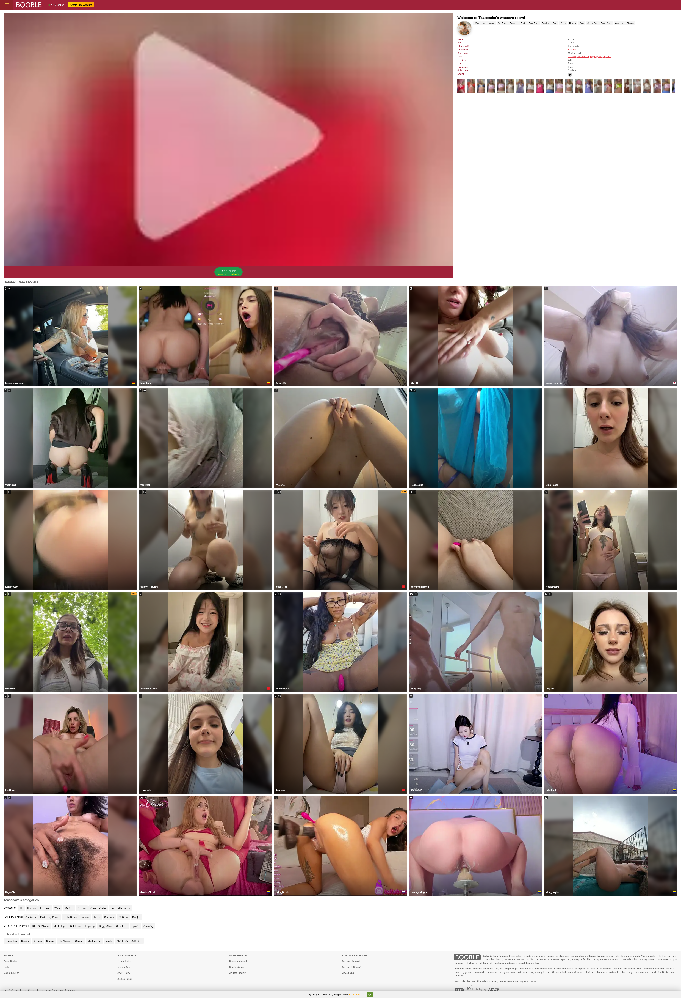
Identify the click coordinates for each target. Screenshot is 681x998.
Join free (227, 271)
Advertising (348, 972)
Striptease (75, 926)
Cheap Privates (98, 908)
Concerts (619, 23)
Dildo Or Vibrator (40, 926)
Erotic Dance (70, 917)
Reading (545, 23)
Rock (523, 23)
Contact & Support (351, 967)
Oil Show (123, 917)
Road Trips (533, 23)
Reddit (7, 967)
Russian (31, 908)
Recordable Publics (121, 908)
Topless (85, 917)
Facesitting (11, 940)
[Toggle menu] (6, 5)
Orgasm (79, 940)
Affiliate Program (237, 972)
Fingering (90, 926)
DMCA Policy (123, 972)
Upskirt (135, 926)
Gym (582, 23)
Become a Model (238, 961)
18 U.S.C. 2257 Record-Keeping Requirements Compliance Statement (39, 990)
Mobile (109, 940)
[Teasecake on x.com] (570, 75)
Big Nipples (596, 56)
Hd (21, 908)
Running (513, 23)
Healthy (572, 23)
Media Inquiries (11, 972)
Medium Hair (583, 56)
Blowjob (630, 23)
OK (369, 994)
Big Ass (607, 56)
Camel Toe (121, 926)
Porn (555, 23)
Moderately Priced (49, 917)
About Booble (10, 961)
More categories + (129, 940)
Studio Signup (236, 967)
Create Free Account (81, 4)
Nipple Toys (60, 926)
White (57, 908)
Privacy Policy (124, 961)
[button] (672, 86)
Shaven (572, 56)
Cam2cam (30, 917)
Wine (477, 23)
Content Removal (351, 961)
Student (50, 940)
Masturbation (94, 940)
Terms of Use (123, 967)
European (45, 908)
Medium (69, 908)
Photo (563, 23)
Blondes (81, 908)
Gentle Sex (592, 23)
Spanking (148, 926)
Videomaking (488, 23)
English (572, 49)
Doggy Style (606, 23)
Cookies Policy (124, 978)
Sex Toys (502, 23)
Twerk (97, 917)
